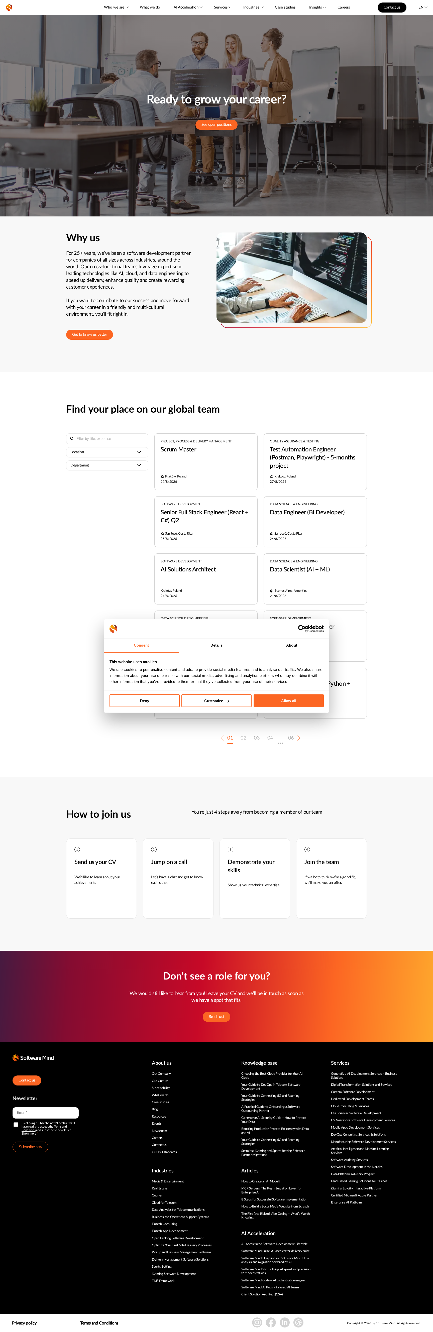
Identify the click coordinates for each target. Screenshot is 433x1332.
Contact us (392, 7)
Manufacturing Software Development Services (363, 1142)
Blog (155, 1109)
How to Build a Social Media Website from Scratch (275, 1206)
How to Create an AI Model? (260, 1181)
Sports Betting (161, 1266)
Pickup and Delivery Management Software (181, 1252)
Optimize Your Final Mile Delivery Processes (182, 1245)
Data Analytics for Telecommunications (178, 1210)
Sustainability (161, 1088)
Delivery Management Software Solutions (180, 1259)
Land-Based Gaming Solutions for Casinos (359, 1181)
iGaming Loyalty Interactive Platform (356, 1188)
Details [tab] (216, 645)
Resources (159, 1116)
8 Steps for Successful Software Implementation (274, 1199)
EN (420, 7)
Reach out (216, 1017)
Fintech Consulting (164, 1224)
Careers (344, 7)
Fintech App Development (170, 1231)
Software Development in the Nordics (357, 1167)
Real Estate (159, 1188)
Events (156, 1123)
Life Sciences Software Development (356, 1113)
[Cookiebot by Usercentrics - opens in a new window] (302, 629)
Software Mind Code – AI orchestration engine (273, 1280)
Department (79, 465)
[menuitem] (116, 7)
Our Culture (160, 1081)
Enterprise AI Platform (346, 1202)
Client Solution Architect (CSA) (262, 1294)
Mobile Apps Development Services (355, 1127)
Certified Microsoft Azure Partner (354, 1195)
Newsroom (159, 1131)
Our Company (161, 1073)
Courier (157, 1195)
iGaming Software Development (174, 1274)
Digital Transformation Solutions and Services (361, 1084)
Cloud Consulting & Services (350, 1106)
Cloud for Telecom (164, 1202)
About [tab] (291, 645)
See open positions (216, 125)
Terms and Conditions (99, 1323)
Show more (29, 1133)
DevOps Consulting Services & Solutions (358, 1134)
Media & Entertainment (168, 1181)
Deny (144, 700)
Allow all (288, 700)
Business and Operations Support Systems (180, 1217)
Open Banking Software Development (177, 1238)
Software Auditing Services (349, 1160)
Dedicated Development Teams (352, 1099)
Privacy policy (24, 1323)
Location (77, 452)
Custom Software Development (353, 1092)
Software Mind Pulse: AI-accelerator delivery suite (275, 1251)
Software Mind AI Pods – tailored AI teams (270, 1287)
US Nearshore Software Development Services (363, 1120)
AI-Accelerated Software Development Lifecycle (274, 1244)
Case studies (285, 7)
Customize (213, 700)
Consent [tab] (141, 645)
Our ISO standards (164, 1152)
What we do (150, 7)
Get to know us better (89, 334)
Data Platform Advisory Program (353, 1174)
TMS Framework (163, 1281)
